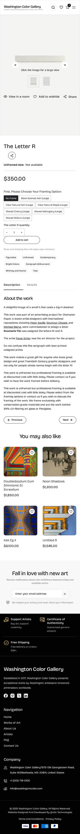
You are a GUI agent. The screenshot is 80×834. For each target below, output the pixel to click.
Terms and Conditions (31, 819)
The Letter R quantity (16, 225)
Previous (15, 65)
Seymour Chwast (57, 322)
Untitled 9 (50, 540)
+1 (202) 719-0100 (20, 780)
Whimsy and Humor (16, 270)
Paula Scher (23, 338)
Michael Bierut (12, 326)
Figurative (11, 257)
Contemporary (47, 257)
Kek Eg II (10, 540)
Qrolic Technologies (61, 812)
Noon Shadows (54, 481)
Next (64, 65)
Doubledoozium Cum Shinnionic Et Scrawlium (19, 485)
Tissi (35, 270)
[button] (40, 65)
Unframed (28, 257)
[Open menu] (74, 7)
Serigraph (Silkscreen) (37, 264)
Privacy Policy (53, 819)
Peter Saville (37, 322)
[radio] (11, 198)
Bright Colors (12, 264)
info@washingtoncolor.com (26, 788)
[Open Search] (53, 7)
